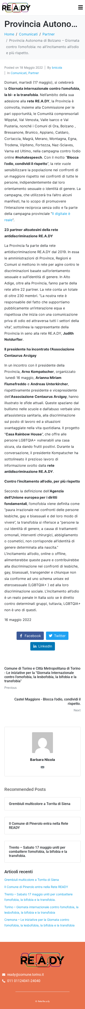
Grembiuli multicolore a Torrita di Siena (31, 879)
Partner (33, 73)
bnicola (57, 67)
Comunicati (19, 73)
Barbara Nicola (42, 759)
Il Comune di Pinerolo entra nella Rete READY (36, 887)
